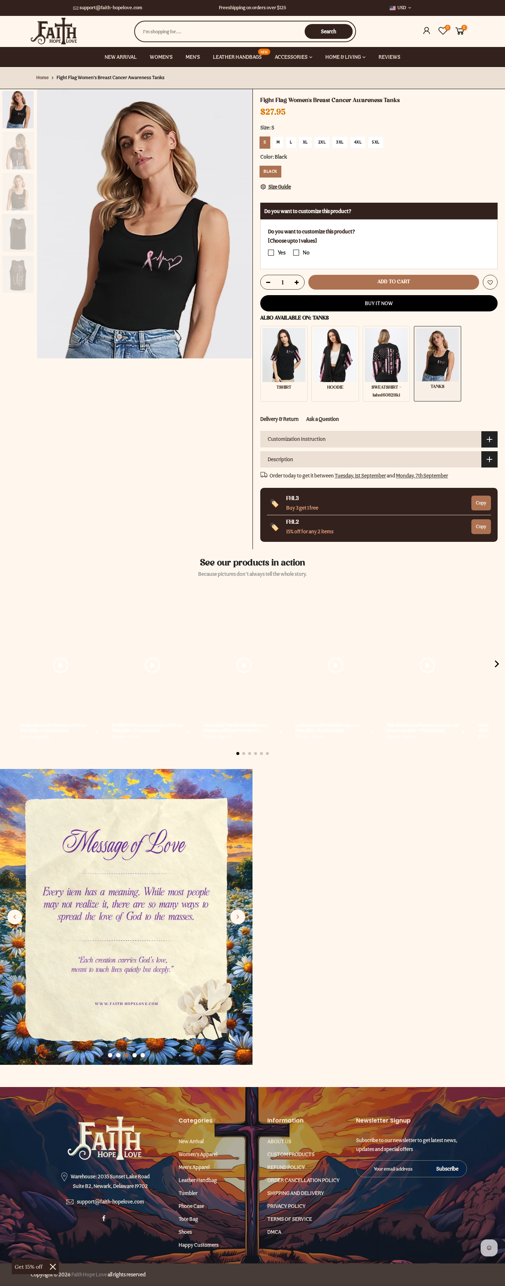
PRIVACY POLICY (286, 1206)
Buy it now (379, 303)
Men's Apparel (194, 1167)
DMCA (274, 1232)
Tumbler (188, 1193)
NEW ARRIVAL (121, 57)
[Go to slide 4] (134, 1055)
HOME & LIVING (343, 57)
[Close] (53, 1266)
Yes (282, 252)
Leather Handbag (198, 1180)
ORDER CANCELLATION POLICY (303, 1180)
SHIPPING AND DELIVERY (295, 1193)
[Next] (239, 224)
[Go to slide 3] (126, 1055)
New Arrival (191, 1141)
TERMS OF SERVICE (289, 1219)
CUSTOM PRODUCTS (291, 1154)
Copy (481, 503)
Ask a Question (322, 419)
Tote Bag (188, 1219)
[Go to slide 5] (142, 1055)
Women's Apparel (198, 1154)
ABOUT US (279, 1141)
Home (42, 77)
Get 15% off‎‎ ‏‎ (29, 1266)
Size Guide (279, 187)
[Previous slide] (14, 916)
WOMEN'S (161, 57)
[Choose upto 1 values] (292, 240)
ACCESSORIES (291, 57)
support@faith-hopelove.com (110, 7)
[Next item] (497, 665)
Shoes (185, 1232)
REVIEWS (389, 57)
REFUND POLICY (286, 1167)
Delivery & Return (279, 419)
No (306, 252)
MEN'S (193, 57)
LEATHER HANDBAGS (240, 55)
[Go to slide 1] (110, 1055)
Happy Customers (198, 1245)
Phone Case (191, 1206)
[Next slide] (237, 916)
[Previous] (50, 224)
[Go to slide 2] (118, 1055)
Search (328, 31)
